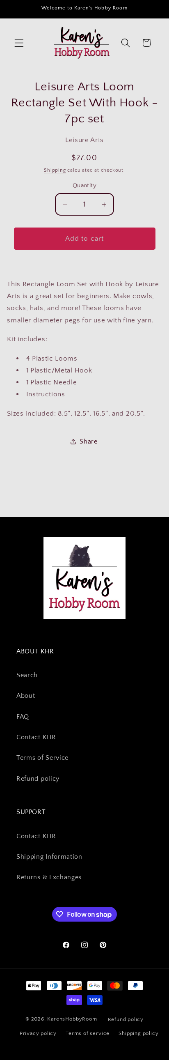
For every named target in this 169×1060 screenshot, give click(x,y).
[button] (19, 42)
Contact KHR (36, 737)
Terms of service (88, 1033)
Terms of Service (42, 757)
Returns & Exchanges (49, 877)
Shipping (55, 170)
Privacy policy (38, 1033)
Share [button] (88, 441)
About (25, 695)
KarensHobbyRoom (72, 1019)
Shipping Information (49, 856)
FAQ (22, 716)
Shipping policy (138, 1033)
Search (27, 675)
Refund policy (37, 778)
